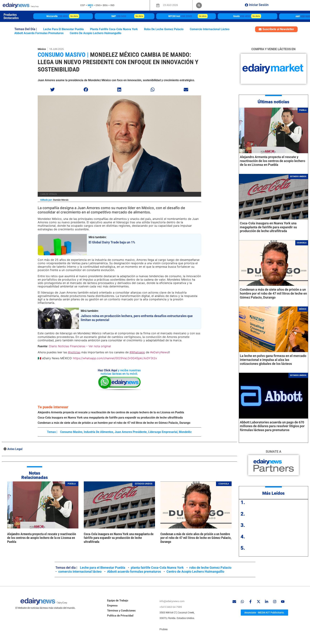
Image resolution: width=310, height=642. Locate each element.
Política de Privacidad (120, 615)
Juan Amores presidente (131, 432)
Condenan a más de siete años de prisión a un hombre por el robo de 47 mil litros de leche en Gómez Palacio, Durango (114, 422)
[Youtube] (282, 601)
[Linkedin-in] (266, 601)
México (42, 49)
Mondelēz (185, 432)
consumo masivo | (63, 54)
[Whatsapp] (242, 601)
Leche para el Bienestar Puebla (63, 29)
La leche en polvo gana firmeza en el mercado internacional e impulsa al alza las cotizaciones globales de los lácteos (273, 359)
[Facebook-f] (250, 601)
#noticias (74, 352)
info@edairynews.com (171, 601)
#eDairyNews (159, 352)
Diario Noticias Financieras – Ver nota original (80, 346)
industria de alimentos (98, 432)
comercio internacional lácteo (209, 29)
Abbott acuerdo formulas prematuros (39, 33)
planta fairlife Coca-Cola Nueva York (114, 29)
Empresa (112, 605)
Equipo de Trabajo (117, 600)
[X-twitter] (258, 601)
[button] (199, 5)
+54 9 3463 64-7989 (170, 607)
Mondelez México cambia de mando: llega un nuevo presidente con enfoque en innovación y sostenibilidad (118, 62)
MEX (90, 5)
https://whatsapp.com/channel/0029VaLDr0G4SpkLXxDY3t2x (115, 358)
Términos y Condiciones (121, 610)
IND (112, 5)
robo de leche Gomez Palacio (164, 29)
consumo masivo (71, 432)
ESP (82, 5)
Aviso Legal (14, 449)
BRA (105, 5)
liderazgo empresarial (162, 432)
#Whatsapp (137, 352)
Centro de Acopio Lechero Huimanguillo (95, 33)
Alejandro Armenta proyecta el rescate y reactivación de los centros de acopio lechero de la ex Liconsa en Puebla (111, 412)
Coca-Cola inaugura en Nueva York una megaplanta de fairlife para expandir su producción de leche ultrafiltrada (110, 417)
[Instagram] (274, 601)
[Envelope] (234, 601)
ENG (98, 5)
